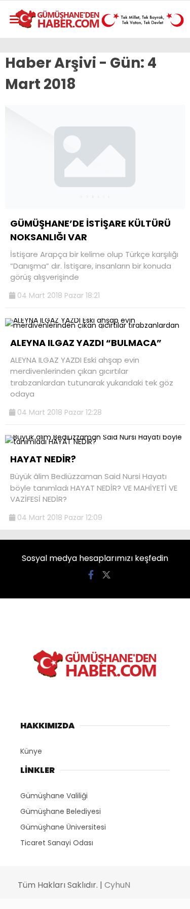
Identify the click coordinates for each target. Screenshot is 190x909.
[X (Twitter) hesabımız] (106, 575)
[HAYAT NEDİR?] (95, 442)
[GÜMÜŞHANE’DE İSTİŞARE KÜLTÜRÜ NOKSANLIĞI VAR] (95, 206)
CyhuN (117, 885)
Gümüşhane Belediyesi (60, 811)
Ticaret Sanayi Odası (56, 843)
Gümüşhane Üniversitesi (63, 827)
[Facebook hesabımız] (91, 575)
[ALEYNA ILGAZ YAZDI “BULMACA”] (95, 325)
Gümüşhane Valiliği (54, 796)
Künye (31, 751)
